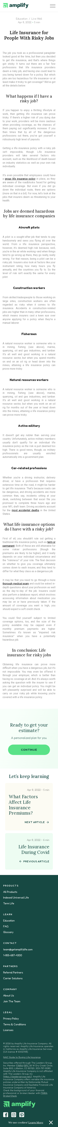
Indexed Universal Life (16, 897)
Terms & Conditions (14, 1024)
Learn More (35, 1122)
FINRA (19, 1065)
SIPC (26, 1065)
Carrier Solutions (13, 978)
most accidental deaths (25, 510)
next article (35, 822)
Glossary (8, 932)
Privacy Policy (11, 1018)
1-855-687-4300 (12, 955)
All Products (10, 891)
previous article (36, 861)
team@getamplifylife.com (18, 949)
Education (22, 18)
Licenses (8, 1030)
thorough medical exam (16, 583)
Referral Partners (13, 972)
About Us (8, 995)
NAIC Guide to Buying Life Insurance (22, 1057)
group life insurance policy (20, 178)
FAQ (6, 926)
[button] (52, 5)
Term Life (8, 903)
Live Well (36, 18)
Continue (29, 749)
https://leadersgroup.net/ (17, 1076)
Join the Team (11, 1001)
